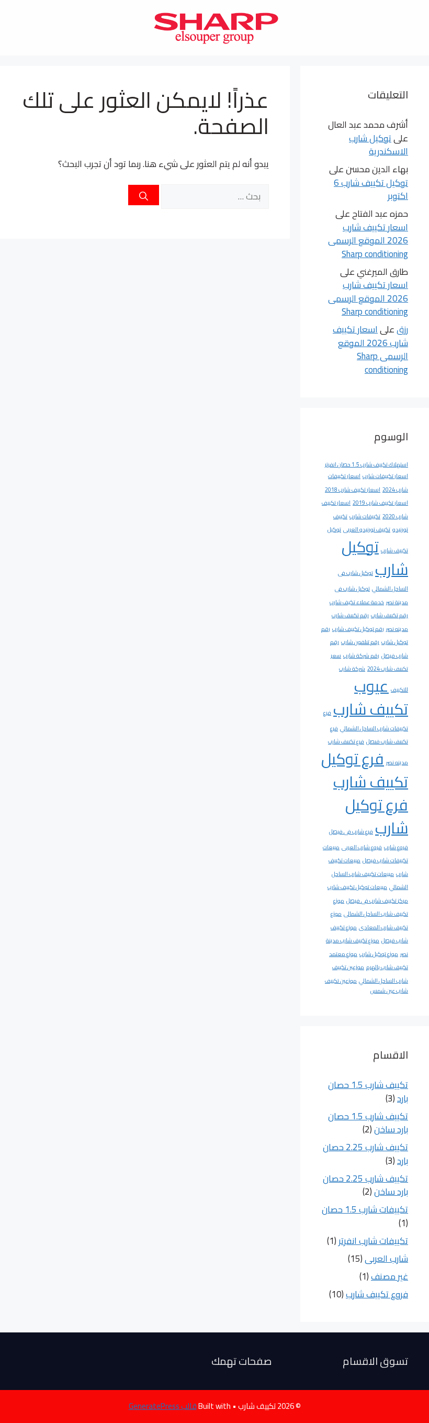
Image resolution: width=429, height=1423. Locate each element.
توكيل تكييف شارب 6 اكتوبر (371, 189)
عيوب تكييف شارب (370, 698)
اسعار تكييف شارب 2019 (380, 502)
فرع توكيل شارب (376, 816)
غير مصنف (389, 1276)
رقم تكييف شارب (389, 615)
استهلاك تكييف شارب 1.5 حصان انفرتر (366, 464)
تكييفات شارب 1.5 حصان (365, 1209)
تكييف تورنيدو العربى (366, 529)
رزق (402, 329)
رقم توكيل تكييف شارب (358, 629)
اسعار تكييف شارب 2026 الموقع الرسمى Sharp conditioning (368, 240)
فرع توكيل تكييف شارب (364, 770)
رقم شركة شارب (361, 655)
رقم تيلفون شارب (360, 642)
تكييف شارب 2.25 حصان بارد (365, 1154)
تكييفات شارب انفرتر (373, 1240)
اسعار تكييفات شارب (385, 476)
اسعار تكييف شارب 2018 (352, 489)
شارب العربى (386, 1258)
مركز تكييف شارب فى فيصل (377, 900)
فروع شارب (396, 847)
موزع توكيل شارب (378, 954)
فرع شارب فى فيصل (351, 831)
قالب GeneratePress (163, 1406)
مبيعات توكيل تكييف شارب (357, 887)
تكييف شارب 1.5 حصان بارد (368, 1091)
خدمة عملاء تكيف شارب (357, 602)
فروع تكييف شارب (377, 1294)
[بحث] (143, 195)
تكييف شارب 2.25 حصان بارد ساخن (365, 1185)
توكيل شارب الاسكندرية (378, 145)
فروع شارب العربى (362, 847)
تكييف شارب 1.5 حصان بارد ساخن (368, 1123)
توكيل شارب (375, 558)
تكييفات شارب (364, 516)
